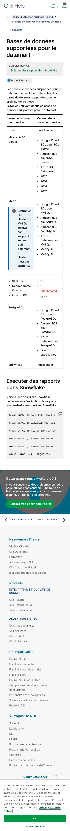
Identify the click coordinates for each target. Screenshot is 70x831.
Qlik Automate (18, 641)
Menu (65, 7)
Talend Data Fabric (21, 610)
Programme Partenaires (24, 749)
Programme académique (25, 744)
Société (14, 723)
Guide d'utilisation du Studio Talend (33, 16)
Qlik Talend (16, 599)
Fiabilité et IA (17, 674)
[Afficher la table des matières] (7, 16)
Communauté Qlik (36, 776)
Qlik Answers (17, 630)
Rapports (17, 29)
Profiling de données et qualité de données (36, 21)
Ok (35, 818)
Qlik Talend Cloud (20, 605)
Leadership (16, 728)
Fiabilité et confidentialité (25, 669)
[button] (60, 414)
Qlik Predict (16, 636)
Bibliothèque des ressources (27, 572)
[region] (35, 805)
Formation (15, 557)
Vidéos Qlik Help (20, 546)
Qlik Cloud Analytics (22, 625)
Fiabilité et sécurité (21, 664)
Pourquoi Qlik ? (19, 659)
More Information (34, 826)
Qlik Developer (18, 551)
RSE (11, 733)
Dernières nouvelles (22, 760)
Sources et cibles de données (28, 700)
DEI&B (13, 739)
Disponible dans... (21, 80)
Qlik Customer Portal (22, 567)
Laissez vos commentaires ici (30, 504)
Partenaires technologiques (27, 695)
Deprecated (49, 291)
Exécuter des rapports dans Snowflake (34, 70)
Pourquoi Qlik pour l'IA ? (24, 680)
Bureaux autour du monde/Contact (31, 765)
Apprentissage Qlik (21, 562)
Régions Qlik (17, 705)
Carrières (15, 754)
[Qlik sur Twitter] (55, 776)
